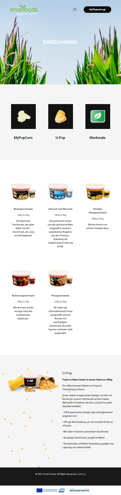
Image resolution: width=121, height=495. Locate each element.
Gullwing (81, 474)
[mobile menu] (74, 9)
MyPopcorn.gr (97, 9)
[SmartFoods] (23, 9)
